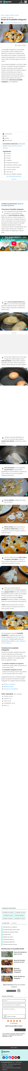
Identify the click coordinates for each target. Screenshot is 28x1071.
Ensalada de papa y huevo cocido (11, 930)
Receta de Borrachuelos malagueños (17, 970)
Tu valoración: (14, 1023)
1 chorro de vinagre (11, 169)
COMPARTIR (21, 2)
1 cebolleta (9, 160)
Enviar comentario (20, 1030)
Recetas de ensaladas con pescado (12, 638)
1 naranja (8, 156)
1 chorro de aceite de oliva (13, 167)
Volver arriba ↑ (14, 1048)
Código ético (4, 1069)
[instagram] (9, 1057)
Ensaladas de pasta (8, 915)
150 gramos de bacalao (12, 163)
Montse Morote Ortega (9, 23)
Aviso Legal (4, 1064)
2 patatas (8, 154)
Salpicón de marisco (8, 937)
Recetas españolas (12, 146)
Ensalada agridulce (19, 915)
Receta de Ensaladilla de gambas (12, 205)
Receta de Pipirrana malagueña (19, 977)
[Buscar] (26, 2)
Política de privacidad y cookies (14, 1064)
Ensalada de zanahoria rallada (10, 932)
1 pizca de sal (9, 172)
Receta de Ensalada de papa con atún (20, 953)
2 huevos (8, 158)
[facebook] (3, 1057)
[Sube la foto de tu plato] (19, 990)
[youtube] (12, 1057)
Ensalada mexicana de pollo (10, 944)
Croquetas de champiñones (11, 689)
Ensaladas (7, 15)
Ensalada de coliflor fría (9, 942)
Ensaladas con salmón (7, 912)
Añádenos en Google (21, 45)
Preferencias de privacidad (7, 1066)
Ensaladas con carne (20, 918)
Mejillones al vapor (8, 687)
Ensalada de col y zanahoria (10, 927)
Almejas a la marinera (9, 684)
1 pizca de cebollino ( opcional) (14, 174)
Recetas (2, 15)
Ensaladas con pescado (14, 15)
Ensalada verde (7, 935)
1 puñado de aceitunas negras (14, 165)
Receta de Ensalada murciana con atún (19, 961)
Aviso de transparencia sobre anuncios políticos (11, 1067)
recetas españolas (20, 641)
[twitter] (6, 1057)
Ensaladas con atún (20, 912)
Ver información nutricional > (14, 176)
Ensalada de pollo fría (8, 939)
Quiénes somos (19, 1062)
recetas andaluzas (6, 643)
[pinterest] (15, 1057)
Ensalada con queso (8, 918)
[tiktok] (18, 1057)
